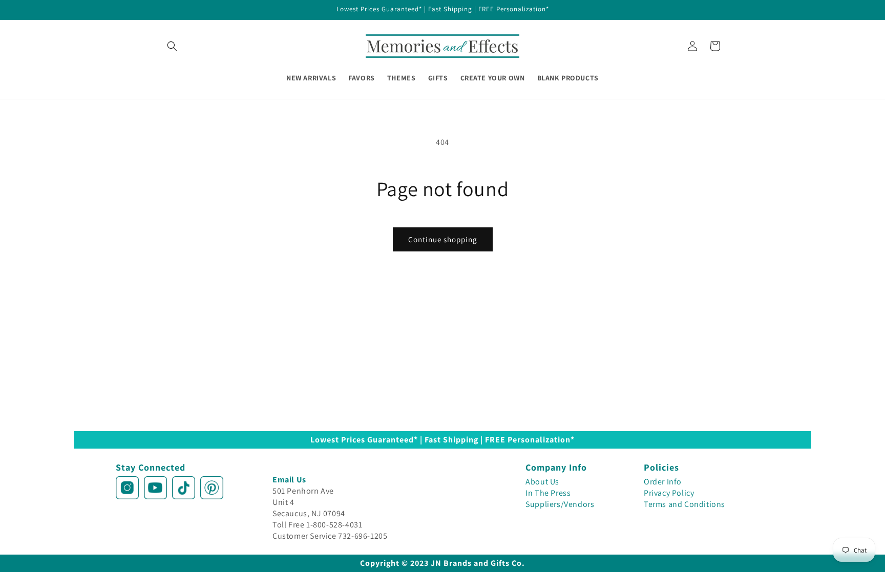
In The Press (548, 493)
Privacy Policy (669, 493)
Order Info (663, 481)
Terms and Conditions (684, 504)
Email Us (289, 479)
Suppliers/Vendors (559, 504)
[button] (172, 46)
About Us (542, 481)
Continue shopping (442, 239)
